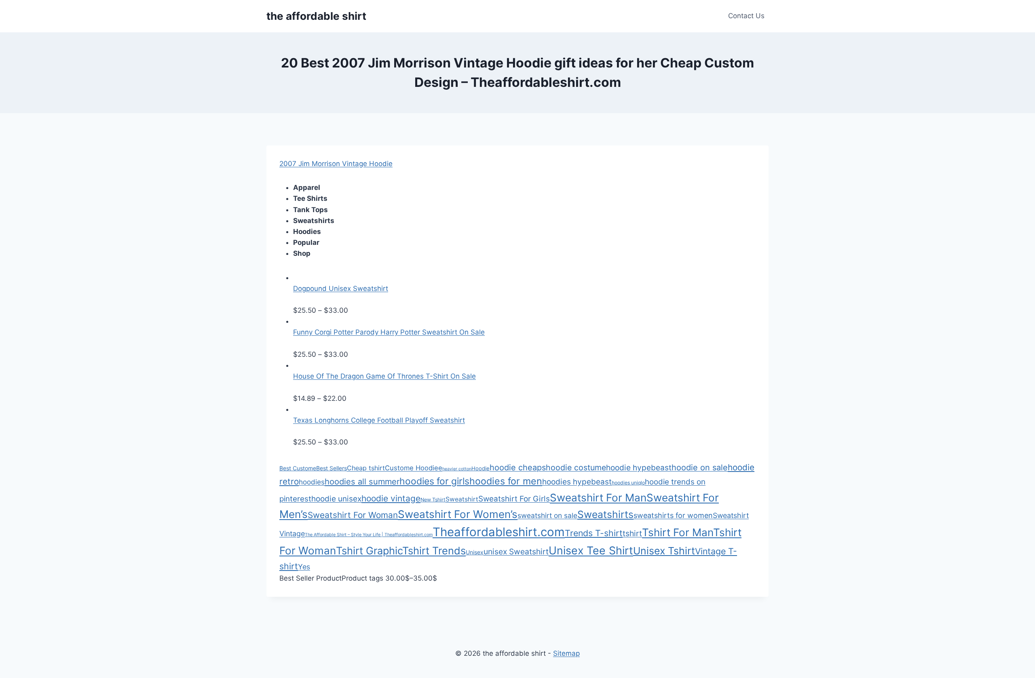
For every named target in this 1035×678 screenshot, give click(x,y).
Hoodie (480, 468)
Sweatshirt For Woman (353, 515)
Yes (304, 566)
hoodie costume (576, 467)
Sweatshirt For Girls (514, 498)
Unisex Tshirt (664, 551)
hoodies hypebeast (577, 481)
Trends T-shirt (594, 533)
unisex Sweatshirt (516, 551)
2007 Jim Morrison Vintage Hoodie (336, 164)
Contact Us (746, 16)
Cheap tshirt (366, 468)
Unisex (475, 552)
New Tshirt (433, 500)
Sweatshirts (605, 514)
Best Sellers (331, 468)
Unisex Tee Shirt (591, 550)
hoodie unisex (336, 498)
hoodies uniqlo (628, 483)
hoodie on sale (700, 467)
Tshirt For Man (677, 532)
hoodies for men (505, 481)
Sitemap (566, 653)
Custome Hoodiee (413, 468)
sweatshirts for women (673, 515)
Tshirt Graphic (369, 550)
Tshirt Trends (434, 550)
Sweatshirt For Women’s (458, 514)
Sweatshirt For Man (598, 497)
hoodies (312, 482)
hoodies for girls (434, 481)
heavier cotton (456, 469)
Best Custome (297, 468)
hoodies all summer (362, 481)
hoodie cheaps (518, 467)
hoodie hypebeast (639, 467)
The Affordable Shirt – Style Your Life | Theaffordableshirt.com (369, 534)
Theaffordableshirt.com (499, 532)
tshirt (632, 533)
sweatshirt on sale (547, 515)
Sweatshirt (462, 499)
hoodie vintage (390, 498)
